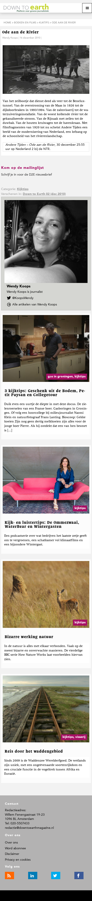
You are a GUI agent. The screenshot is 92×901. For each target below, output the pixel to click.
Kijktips (22, 189)
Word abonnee (15, 848)
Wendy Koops (10, 37)
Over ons (11, 842)
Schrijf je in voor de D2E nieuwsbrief (26, 174)
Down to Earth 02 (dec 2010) (44, 194)
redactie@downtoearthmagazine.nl (29, 828)
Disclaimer (12, 854)
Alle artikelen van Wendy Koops (36, 304)
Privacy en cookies (18, 860)
